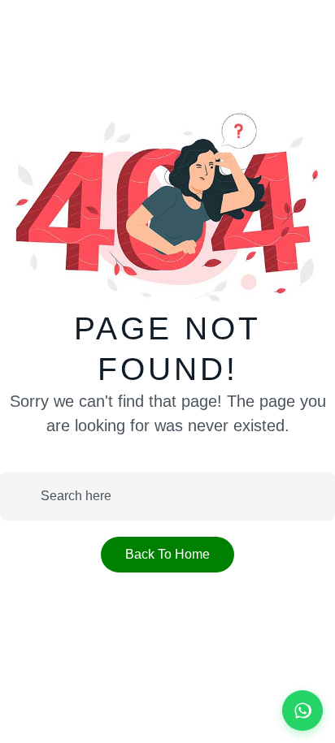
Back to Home (167, 554)
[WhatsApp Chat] (302, 710)
